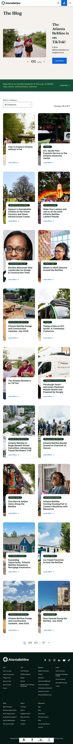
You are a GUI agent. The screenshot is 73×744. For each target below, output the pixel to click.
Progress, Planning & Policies (61, 675)
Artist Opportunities (9, 713)
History (23, 710)
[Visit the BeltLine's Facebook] (45, 660)
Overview (23, 707)
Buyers (23, 677)
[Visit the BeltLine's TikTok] (69, 660)
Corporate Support (43, 684)
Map (39, 707)
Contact (40, 727)
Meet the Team (25, 717)
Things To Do (7, 678)
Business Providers (8, 724)
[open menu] (70, 3)
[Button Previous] (28, 62)
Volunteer (41, 677)
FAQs (39, 720)
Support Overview (43, 671)
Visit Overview (7, 671)
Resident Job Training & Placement (27, 685)
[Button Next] (44, 62)
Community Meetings (44, 681)
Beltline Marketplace (9, 720)
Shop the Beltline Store (45, 695)
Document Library (43, 717)
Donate (40, 674)
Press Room (41, 713)
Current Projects (60, 679)
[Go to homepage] (11, 3)
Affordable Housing (61, 682)
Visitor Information (8, 674)
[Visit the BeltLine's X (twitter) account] (49, 660)
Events (5, 688)
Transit (58, 686)
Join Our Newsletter (44, 724)
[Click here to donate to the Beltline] (64, 3)
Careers (23, 724)
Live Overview (25, 671)
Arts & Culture (7, 684)
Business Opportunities (10, 710)
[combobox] (17, 104)
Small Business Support (10, 717)
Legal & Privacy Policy (56, 738)
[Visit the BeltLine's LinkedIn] (59, 660)
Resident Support (26, 674)
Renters (23, 681)
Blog (39, 710)
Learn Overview (60, 671)
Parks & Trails (7, 681)
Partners (23, 720)
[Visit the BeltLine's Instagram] (54, 660)
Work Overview (7, 707)
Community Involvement (45, 688)
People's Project (25, 713)
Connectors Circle (43, 691)
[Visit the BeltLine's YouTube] (64, 660)
